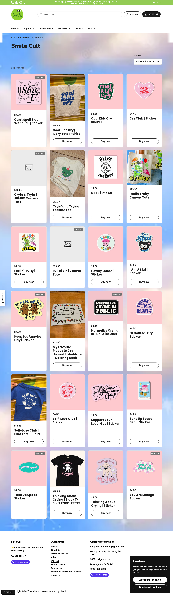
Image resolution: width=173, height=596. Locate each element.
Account (134, 14)
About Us (55, 550)
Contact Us (56, 568)
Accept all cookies (150, 579)
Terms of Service (59, 553)
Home (14, 37)
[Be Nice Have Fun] (17, 14)
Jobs (53, 557)
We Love (55, 561)
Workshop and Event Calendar (66, 571)
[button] (151, 14)
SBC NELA (55, 575)
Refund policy (58, 564)
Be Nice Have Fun (38, 591)
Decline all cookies (150, 587)
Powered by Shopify (57, 591)
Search (54, 546)
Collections (25, 37)
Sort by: (137, 55)
